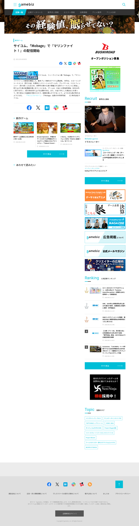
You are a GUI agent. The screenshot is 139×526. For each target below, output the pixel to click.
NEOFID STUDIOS (91, 447)
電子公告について (91, 494)
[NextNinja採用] (105, 387)
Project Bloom (90, 438)
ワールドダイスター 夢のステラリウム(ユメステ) (100, 442)
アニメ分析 (111, 12)
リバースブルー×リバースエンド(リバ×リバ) (99, 433)
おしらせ (106, 494)
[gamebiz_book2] (105, 79)
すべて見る (47, 154)
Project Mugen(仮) (110, 428)
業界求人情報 (53, 12)
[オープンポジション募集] (105, 51)
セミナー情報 (69, 12)
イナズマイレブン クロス (93, 418)
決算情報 (83, 12)
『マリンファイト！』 (33, 95)
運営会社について (15, 494)
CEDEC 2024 (109, 423)
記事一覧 (19, 12)
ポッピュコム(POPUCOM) (93, 428)
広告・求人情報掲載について (37, 494)
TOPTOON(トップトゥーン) (94, 423)
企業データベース (35, 12)
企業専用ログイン (69, 513)
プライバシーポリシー (123, 494)
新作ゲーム (19, 40)
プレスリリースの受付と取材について (66, 494)
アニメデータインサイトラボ (112, 418)
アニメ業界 (96, 12)
